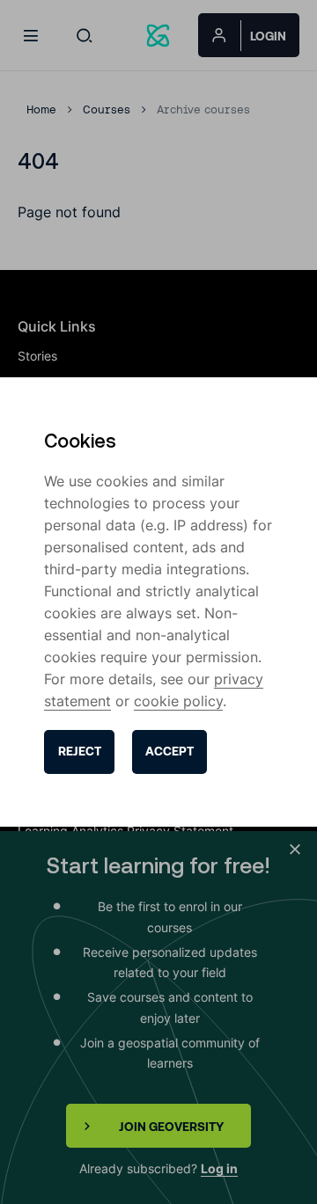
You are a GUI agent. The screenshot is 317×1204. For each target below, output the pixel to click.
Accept (169, 751)
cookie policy (178, 701)
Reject (79, 751)
